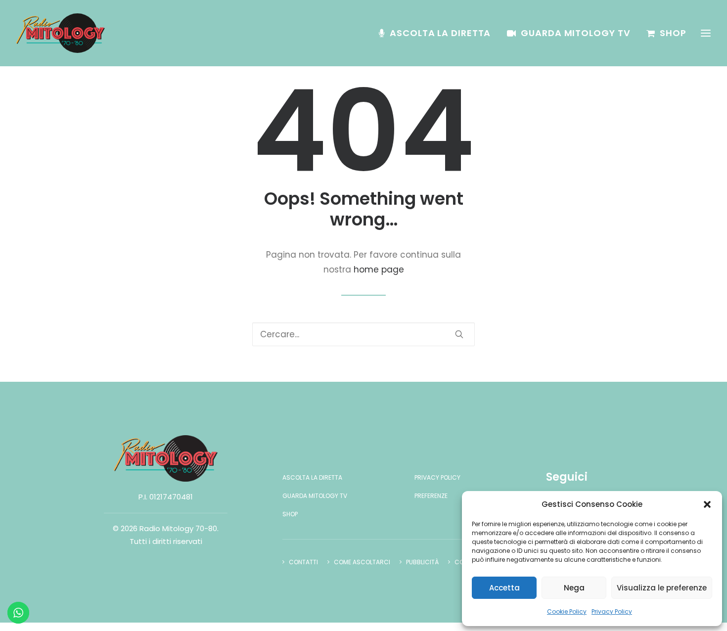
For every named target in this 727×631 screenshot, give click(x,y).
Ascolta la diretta (440, 33)
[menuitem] (438, 33)
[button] (707, 504)
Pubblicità (422, 562)
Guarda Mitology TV (575, 33)
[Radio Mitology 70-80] (60, 33)
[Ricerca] (363, 334)
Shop (673, 33)
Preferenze (431, 496)
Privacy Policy (611, 611)
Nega (574, 588)
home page (379, 269)
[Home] (166, 458)
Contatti (303, 562)
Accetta (504, 588)
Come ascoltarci (362, 562)
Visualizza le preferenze (662, 588)
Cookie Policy (567, 611)
